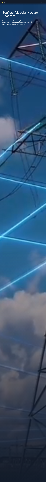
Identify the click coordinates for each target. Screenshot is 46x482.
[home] (6, 2)
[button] (42, 2)
